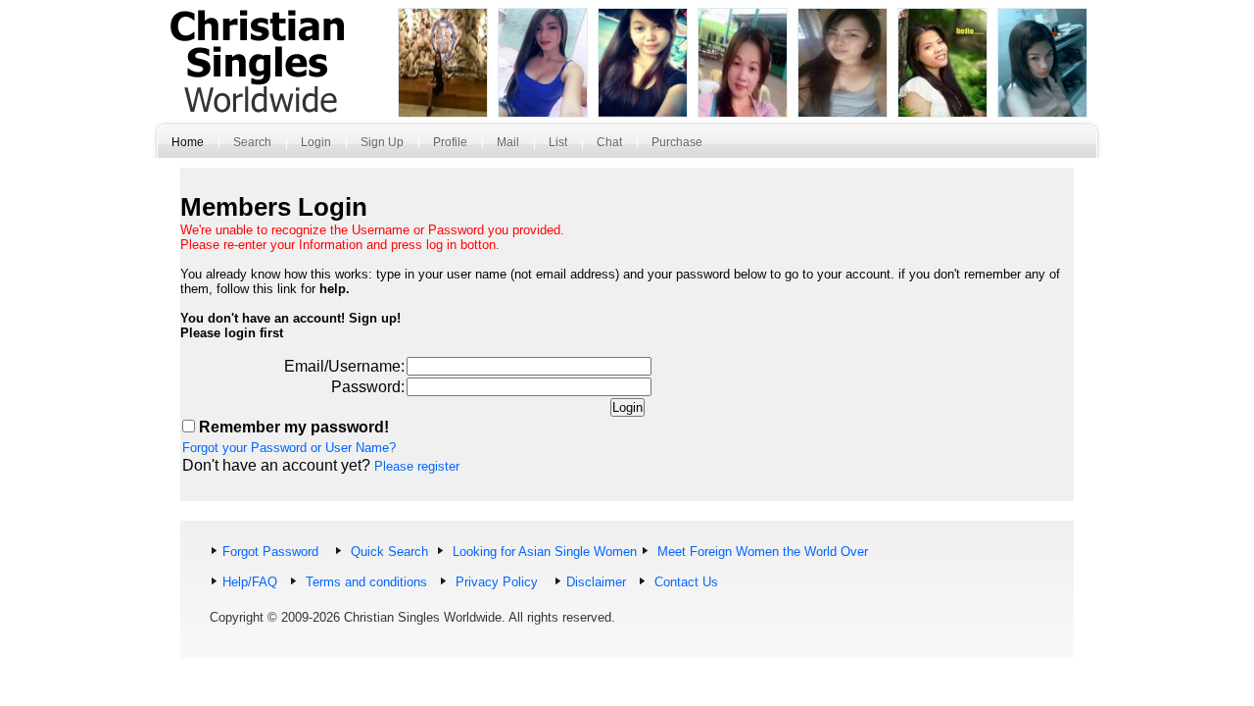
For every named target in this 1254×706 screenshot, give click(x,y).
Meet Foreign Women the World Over (760, 551)
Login (316, 142)
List (558, 142)
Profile (450, 142)
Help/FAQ (249, 582)
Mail (508, 142)
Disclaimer (596, 582)
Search (252, 142)
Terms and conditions (364, 582)
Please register (416, 466)
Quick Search (387, 551)
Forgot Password (270, 551)
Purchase (676, 142)
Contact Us (684, 582)
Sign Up (382, 142)
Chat (609, 142)
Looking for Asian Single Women (543, 551)
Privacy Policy (495, 582)
